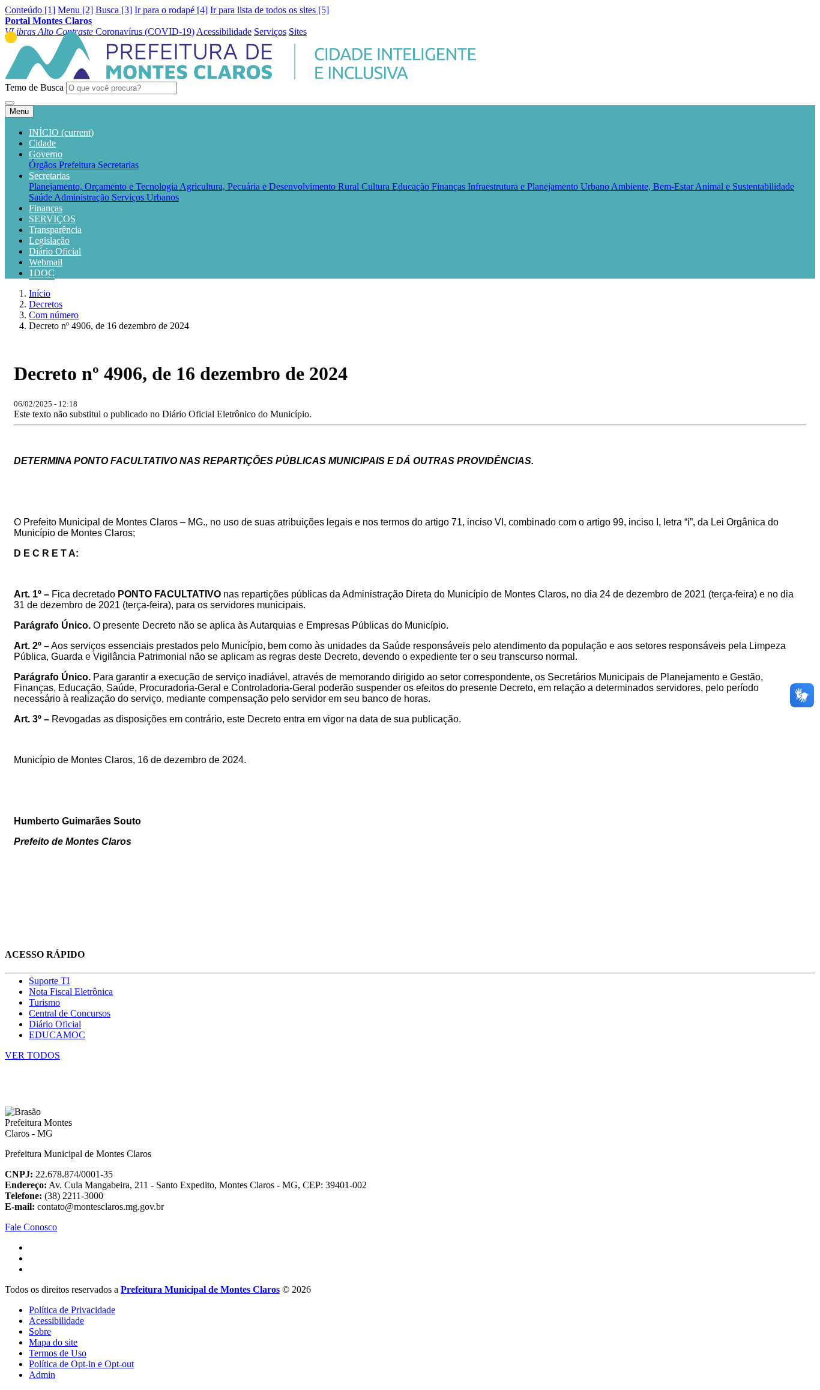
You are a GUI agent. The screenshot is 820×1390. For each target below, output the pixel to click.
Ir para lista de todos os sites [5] (269, 10)
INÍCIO (61, 132)
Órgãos (44, 165)
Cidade (42, 143)
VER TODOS (32, 1055)
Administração (83, 197)
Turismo (44, 1002)
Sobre (40, 1331)
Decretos (45, 304)
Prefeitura (78, 165)
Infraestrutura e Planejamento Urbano (539, 186)
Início (39, 293)
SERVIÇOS (52, 219)
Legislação (49, 240)
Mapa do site (53, 1342)
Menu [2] (75, 10)
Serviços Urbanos (145, 197)
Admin (42, 1375)
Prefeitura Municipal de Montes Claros (200, 1289)
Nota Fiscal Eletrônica (71, 992)
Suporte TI (49, 981)
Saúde (41, 197)
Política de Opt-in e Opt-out (81, 1364)
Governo (45, 154)
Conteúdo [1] (30, 10)
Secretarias (118, 165)
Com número (54, 315)
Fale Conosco (31, 1227)
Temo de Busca (34, 87)
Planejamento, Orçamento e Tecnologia (104, 186)
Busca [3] (113, 10)
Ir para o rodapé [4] (171, 10)
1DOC (42, 273)
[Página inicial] (240, 76)
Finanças (450, 186)
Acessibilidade (56, 1321)
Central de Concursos (69, 1013)
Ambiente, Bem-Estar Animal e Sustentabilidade (702, 186)
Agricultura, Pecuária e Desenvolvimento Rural (270, 186)
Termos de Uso (57, 1353)
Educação (412, 186)
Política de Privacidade (72, 1310)
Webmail (45, 262)
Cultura (376, 186)
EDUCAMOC (57, 1035)
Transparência (55, 230)
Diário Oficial (55, 251)
